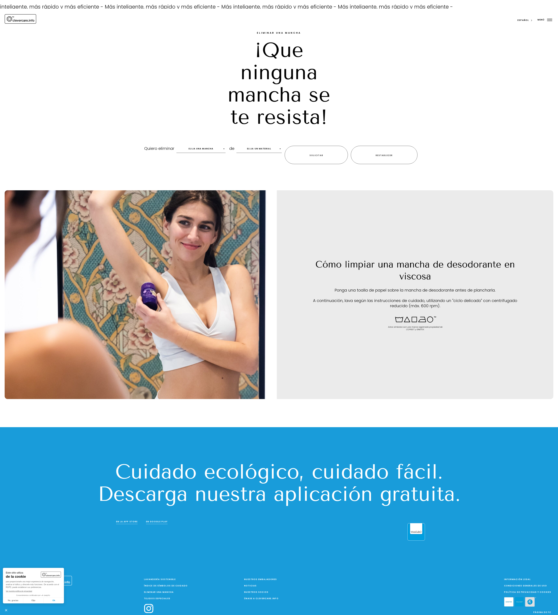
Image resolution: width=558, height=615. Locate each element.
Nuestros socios (256, 592)
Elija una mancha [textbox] (201, 149)
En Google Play (157, 522)
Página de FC (542, 613)
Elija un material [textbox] (259, 149)
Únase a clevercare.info (261, 599)
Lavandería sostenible (160, 579)
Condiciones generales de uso (525, 586)
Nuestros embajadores (260, 579)
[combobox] (201, 150)
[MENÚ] (549, 19)
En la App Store (127, 522)
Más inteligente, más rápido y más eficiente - (110, 7)
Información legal (517, 579)
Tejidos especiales (157, 599)
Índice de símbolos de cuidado (166, 586)
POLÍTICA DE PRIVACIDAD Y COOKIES (527, 592)
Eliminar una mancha (159, 592)
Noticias (250, 586)
